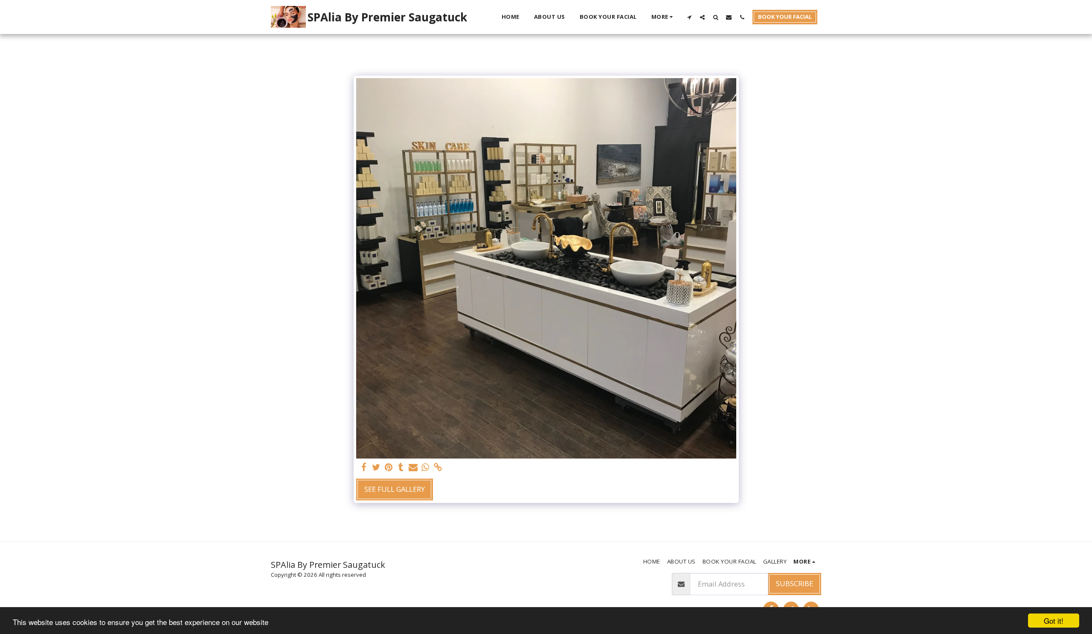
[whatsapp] (425, 467)
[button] (689, 17)
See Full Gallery (394, 489)
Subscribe (794, 583)
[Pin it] (388, 467)
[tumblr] (400, 467)
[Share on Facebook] (364, 467)
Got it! (1053, 620)
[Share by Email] (413, 467)
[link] (437, 467)
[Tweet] (376, 467)
